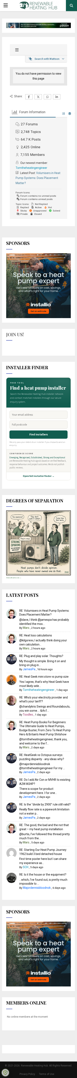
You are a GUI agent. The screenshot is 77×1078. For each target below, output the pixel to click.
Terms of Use (46, 1074)
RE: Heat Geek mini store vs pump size (44, 676)
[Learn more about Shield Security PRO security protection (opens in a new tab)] (5, 1072)
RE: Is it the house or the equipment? (42, 874)
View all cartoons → (13, 578)
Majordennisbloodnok (37, 887)
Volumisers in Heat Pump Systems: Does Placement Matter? (38, 178)
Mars (26, 627)
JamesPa (29, 669)
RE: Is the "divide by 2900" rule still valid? (45, 804)
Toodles (28, 714)
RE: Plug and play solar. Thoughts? (41, 656)
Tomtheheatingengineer (31, 167)
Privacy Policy (27, 1074)
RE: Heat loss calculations (35, 635)
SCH (25, 867)
